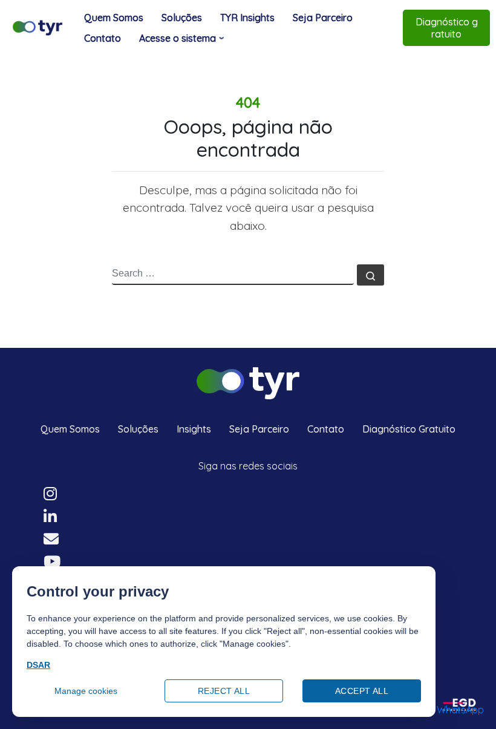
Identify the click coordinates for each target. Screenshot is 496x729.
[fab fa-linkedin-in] (50, 518)
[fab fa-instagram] (50, 495)
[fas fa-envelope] (51, 541)
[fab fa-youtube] (52, 563)
